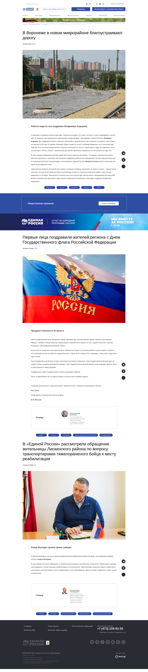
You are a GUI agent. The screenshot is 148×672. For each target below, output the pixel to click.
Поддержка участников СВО (74, 20)
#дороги (86, 187)
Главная (25, 24)
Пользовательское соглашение (32, 657)
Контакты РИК (29, 630)
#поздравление (106, 435)
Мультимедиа (103, 15)
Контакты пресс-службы (57, 630)
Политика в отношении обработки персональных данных (40, 661)
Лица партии (38, 15)
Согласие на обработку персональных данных (37, 663)
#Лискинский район (68, 613)
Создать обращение (109, 203)
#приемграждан (84, 613)
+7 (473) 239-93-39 (110, 628)
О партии (25, 15)
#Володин (54, 613)
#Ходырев (74, 187)
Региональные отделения (82, 626)
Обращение (81, 9)
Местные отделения (73, 15)
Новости (44, 24)
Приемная (89, 15)
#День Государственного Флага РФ (85, 435)
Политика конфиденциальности (32, 659)
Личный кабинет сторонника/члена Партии (108, 9)
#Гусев (62, 187)
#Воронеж (50, 187)
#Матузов (66, 435)
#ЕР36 (99, 187)
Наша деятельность (54, 15)
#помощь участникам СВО (103, 613)
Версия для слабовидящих (117, 3)
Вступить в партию (119, 15)
